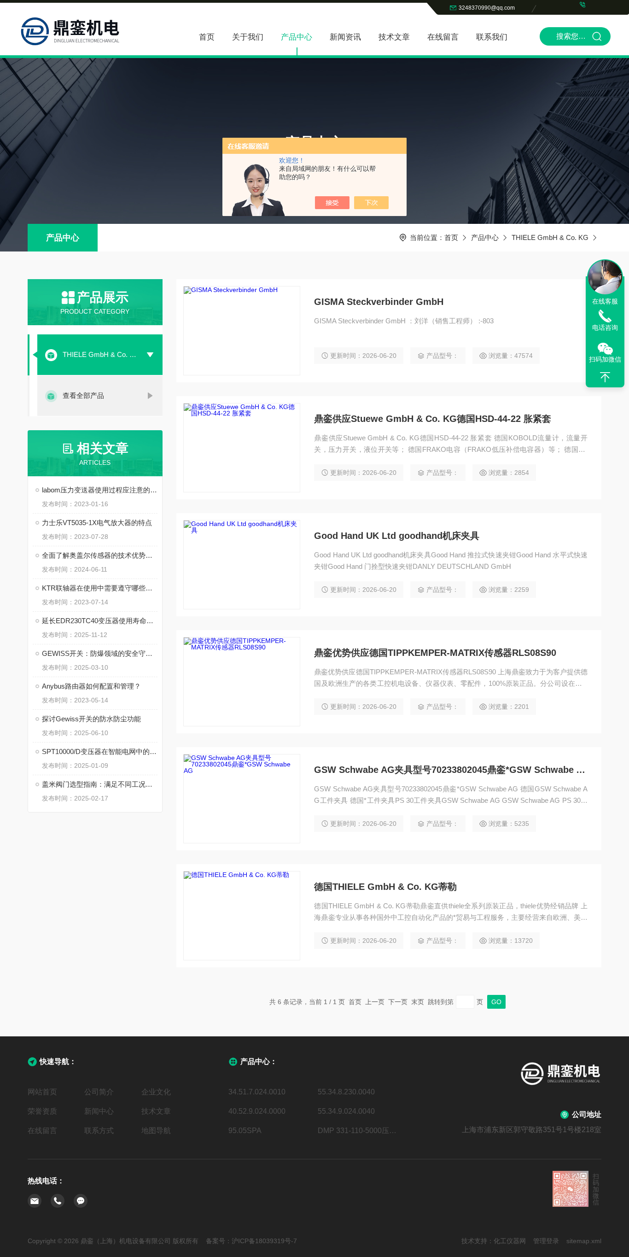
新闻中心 (99, 1111)
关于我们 (247, 37)
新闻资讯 (345, 37)
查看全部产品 (83, 395)
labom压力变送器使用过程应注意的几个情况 (99, 490)
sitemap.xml (583, 1241)
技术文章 (394, 37)
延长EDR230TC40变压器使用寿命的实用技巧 (99, 621)
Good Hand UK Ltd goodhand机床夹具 (396, 536)
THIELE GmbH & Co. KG (550, 237)
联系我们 (491, 37)
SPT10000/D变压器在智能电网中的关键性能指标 (99, 751)
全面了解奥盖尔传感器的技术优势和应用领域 (99, 555)
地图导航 (156, 1130)
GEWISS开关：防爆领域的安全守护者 (99, 653)
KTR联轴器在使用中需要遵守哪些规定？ (99, 588)
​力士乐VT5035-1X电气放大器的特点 (97, 522)
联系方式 (99, 1130)
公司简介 (99, 1092)
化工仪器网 (510, 1241)
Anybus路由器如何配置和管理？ (91, 686)
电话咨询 (605, 327)
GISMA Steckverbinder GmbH (378, 302)
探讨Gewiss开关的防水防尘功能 (91, 719)
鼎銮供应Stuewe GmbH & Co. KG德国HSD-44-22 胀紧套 (432, 419)
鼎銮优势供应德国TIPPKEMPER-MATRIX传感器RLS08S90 (435, 653)
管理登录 (546, 1241)
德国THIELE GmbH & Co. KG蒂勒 (385, 887)
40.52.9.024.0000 (256, 1111)
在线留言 (443, 37)
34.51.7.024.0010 (256, 1092)
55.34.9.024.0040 (346, 1111)
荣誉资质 (42, 1111)
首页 (207, 37)
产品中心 (296, 37)
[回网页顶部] (605, 377)
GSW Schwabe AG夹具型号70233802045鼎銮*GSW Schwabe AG (451, 770)
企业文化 (156, 1092)
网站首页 (42, 1092)
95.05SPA (245, 1130)
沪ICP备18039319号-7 (264, 1241)
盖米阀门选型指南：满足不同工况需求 (99, 784)
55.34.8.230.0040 (346, 1092)
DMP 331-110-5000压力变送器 (359, 1130)
